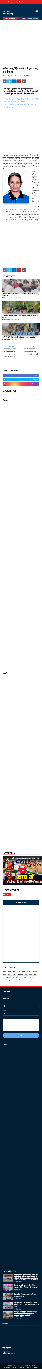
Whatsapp (7, 1367)
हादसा (35, 974)
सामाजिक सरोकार (6, 977)
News (28, 75)
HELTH (18, 971)
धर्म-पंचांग (29, 977)
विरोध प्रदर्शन (20, 974)
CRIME (28, 971)
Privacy (29, 1367)
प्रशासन (9, 974)
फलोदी (9, 971)
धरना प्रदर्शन (14, 977)
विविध (20, 980)
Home (14, 1367)
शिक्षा (14, 971)
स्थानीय (23, 971)
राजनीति (4, 980)
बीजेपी (4, 974)
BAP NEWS (7, 11)
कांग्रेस (30, 974)
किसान (14, 974)
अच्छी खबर (34, 971)
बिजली (24, 977)
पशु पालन (10, 980)
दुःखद (20, 977)
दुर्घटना (34, 977)
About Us (21, 1367)
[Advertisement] (21, 41)
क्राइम (26, 974)
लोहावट (15, 980)
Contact (35, 1367)
